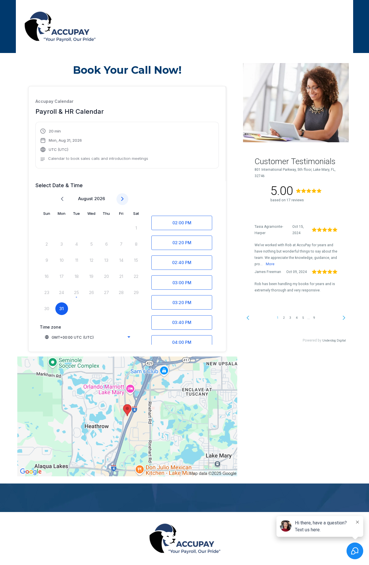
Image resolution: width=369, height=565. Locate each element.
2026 (99, 198)
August (85, 198)
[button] (94, 145)
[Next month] (122, 199)
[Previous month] (62, 199)
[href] (127, 416)
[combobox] (87, 337)
